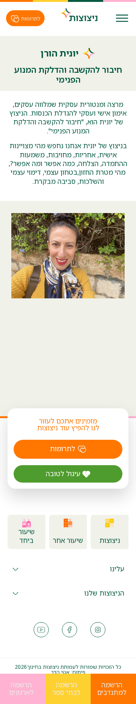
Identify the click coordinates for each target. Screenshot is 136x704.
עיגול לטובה (64, 473)
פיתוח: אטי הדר (68, 672)
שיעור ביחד (27, 536)
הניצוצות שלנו (104, 592)
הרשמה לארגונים (21, 688)
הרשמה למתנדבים (112, 688)
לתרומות (30, 18)
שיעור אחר (68, 540)
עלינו (117, 568)
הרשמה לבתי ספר (66, 688)
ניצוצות (109, 540)
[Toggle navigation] (122, 18)
